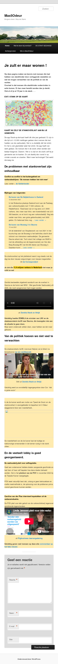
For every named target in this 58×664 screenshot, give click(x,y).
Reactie (13, 580)
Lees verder (40, 220)
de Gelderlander (22, 183)
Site (10, 639)
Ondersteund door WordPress (29, 659)
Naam (13, 613)
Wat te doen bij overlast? (23, 45)
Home (7, 45)
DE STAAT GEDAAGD (43, 45)
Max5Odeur (13, 15)
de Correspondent (30, 261)
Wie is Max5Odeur (26, 51)
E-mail (13, 626)
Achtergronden (10, 51)
